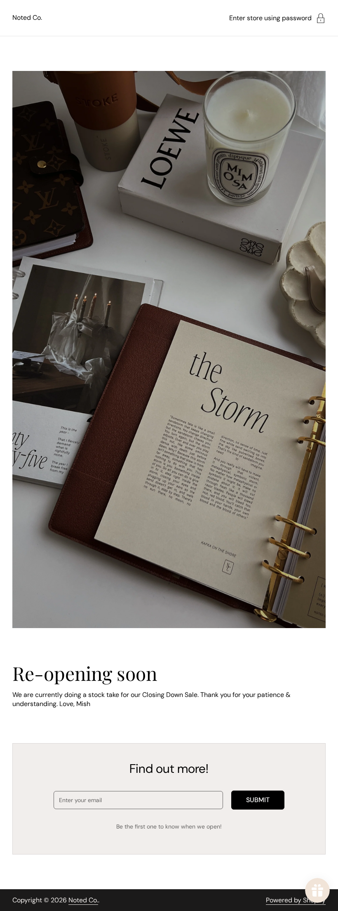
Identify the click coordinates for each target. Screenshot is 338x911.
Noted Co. (27, 17)
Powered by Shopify (296, 900)
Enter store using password (270, 18)
